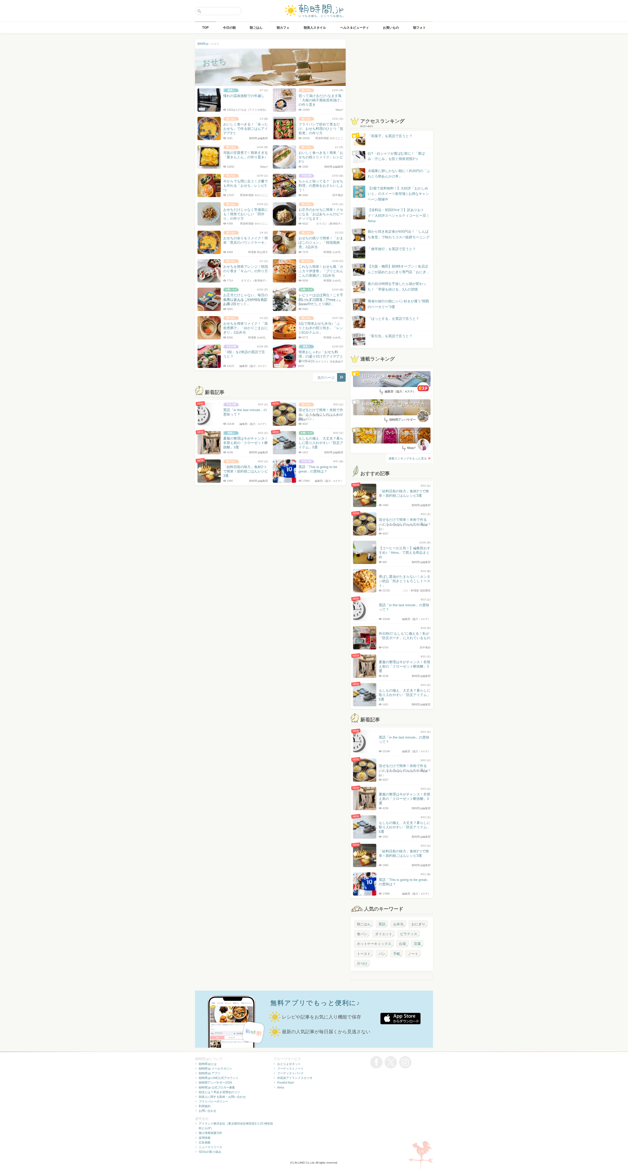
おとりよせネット (289, 1064)
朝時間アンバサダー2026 (215, 1082)
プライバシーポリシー (213, 1101)
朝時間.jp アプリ (209, 1073)
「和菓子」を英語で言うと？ (390, 136)
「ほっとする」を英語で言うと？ (393, 319)
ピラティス (408, 934)
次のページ (326, 377)
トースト (364, 954)
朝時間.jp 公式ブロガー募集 (217, 1087)
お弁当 (398, 924)
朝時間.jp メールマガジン (215, 1068)
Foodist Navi (285, 1082)
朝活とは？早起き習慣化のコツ (219, 1092)
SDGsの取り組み (210, 1152)
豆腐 (417, 944)
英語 (382, 924)
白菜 (402, 944)
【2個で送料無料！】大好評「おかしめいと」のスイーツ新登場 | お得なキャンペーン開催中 (398, 193)
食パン (362, 934)
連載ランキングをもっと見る (408, 458)
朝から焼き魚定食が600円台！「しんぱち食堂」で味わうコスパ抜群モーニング (399, 234)
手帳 (396, 954)
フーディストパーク (290, 1073)
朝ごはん (364, 924)
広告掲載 (204, 1142)
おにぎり (418, 924)
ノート (413, 954)
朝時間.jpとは (208, 1064)
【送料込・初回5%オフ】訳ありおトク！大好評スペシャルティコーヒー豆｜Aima (399, 215)
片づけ (362, 964)
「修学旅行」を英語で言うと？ (392, 249)
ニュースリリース (210, 1147)
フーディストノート (290, 1068)
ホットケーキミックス (374, 944)
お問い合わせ (207, 1111)
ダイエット (383, 934)
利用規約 (204, 1106)
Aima (280, 1087)
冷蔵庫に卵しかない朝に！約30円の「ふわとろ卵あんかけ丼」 (399, 173)
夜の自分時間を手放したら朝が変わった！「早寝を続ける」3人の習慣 (397, 286)
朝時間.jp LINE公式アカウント (219, 1078)
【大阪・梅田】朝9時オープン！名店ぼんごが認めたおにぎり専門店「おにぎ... (398, 269)
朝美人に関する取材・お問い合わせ (222, 1097)
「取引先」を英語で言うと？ (390, 336)
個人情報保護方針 (210, 1133)
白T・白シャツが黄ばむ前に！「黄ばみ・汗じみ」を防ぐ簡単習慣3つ (396, 156)
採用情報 (204, 1138)
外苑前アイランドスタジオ (295, 1078)
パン (382, 954)
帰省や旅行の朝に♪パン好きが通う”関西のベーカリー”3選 (398, 304)
